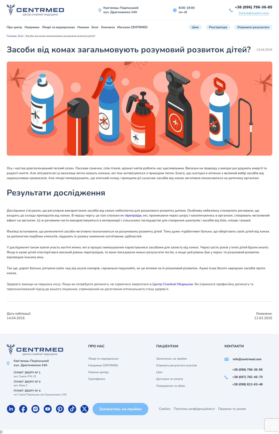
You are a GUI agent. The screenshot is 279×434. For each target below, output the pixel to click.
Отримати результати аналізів (176, 365)
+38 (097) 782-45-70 (247, 377)
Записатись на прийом (171, 359)
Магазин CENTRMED (132, 27)
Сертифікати (96, 379)
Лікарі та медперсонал (58, 27)
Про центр (14, 27)
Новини (83, 27)
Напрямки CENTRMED (103, 365)
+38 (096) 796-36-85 (253, 7)
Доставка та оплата (169, 379)
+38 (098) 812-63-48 (247, 384)
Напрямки (32, 27)
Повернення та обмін (170, 386)
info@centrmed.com (247, 359)
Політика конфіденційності (194, 409)
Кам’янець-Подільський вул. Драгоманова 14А (120, 10)
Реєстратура (218, 27)
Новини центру (98, 372)
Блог (95, 27)
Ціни (195, 27)
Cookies (165, 409)
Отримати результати (253, 27)
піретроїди (133, 215)
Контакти (108, 27)
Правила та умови (232, 409)
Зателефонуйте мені (254, 13)
